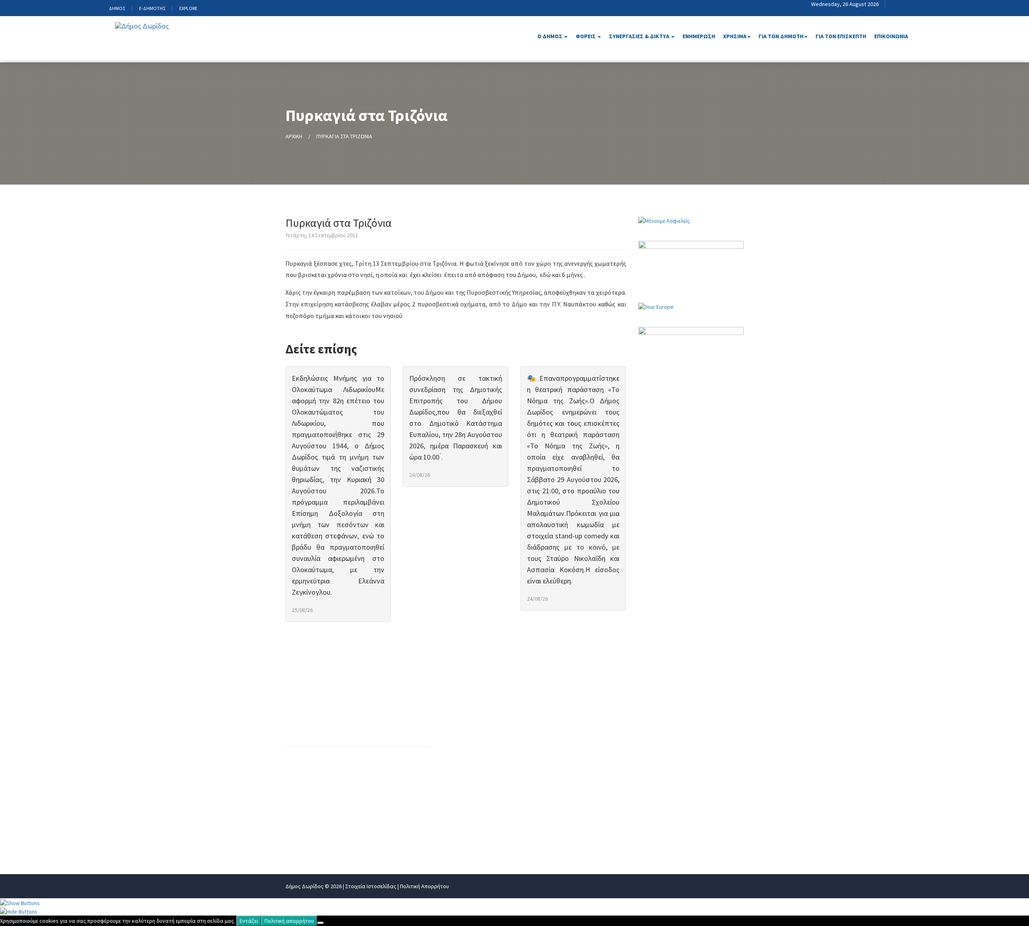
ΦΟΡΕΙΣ (586, 36)
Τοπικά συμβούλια (575, 792)
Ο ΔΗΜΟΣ (550, 36)
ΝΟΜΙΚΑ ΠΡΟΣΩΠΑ (675, 726)
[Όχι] (320, 923)
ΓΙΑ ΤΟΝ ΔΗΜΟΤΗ (674, 779)
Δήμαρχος (563, 713)
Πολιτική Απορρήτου (424, 886)
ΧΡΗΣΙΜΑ (662, 766)
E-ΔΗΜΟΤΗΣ (152, 8)
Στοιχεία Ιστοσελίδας (370, 886)
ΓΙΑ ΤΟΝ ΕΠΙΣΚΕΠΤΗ (841, 36)
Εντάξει (249, 920)
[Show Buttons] (20, 902)
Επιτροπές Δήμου (574, 779)
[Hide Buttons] (18, 911)
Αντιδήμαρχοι (568, 726)
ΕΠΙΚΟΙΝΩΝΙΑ (891, 36)
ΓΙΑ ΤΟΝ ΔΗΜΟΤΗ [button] (781, 36)
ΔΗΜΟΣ (117, 8)
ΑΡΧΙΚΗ (293, 136)
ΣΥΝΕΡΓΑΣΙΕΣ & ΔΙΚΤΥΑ (639, 36)
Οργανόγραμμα (469, 713)
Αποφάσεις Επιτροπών (480, 843)
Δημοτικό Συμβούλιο (578, 766)
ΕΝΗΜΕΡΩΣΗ (699, 36)
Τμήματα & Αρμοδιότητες (484, 779)
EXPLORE (188, 8)
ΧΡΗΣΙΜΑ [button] (734, 36)
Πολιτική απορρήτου (289, 920)
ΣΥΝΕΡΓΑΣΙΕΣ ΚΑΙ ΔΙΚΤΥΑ (684, 739)
